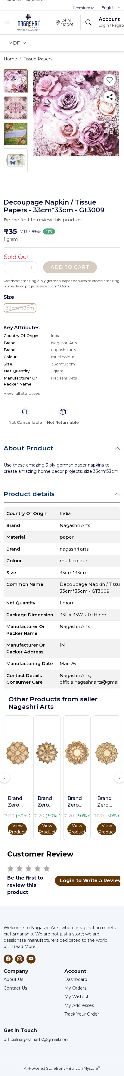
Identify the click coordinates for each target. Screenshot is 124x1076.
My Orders (75, 988)
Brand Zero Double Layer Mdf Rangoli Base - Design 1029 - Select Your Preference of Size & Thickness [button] (106, 802)
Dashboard (75, 979)
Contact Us (15, 988)
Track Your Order (81, 1014)
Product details (29, 494)
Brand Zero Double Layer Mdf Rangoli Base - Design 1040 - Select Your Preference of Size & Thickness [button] (17, 802)
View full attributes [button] (22, 393)
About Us (13, 979)
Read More (24, 946)
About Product (28, 448)
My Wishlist (76, 996)
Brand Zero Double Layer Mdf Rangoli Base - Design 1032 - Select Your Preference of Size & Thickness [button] (76, 802)
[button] (111, 8)
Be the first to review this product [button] (43, 219)
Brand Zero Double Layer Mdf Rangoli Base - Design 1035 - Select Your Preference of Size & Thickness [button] (47, 802)
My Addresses (79, 1005)
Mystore (92, 1068)
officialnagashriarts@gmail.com (37, 1039)
